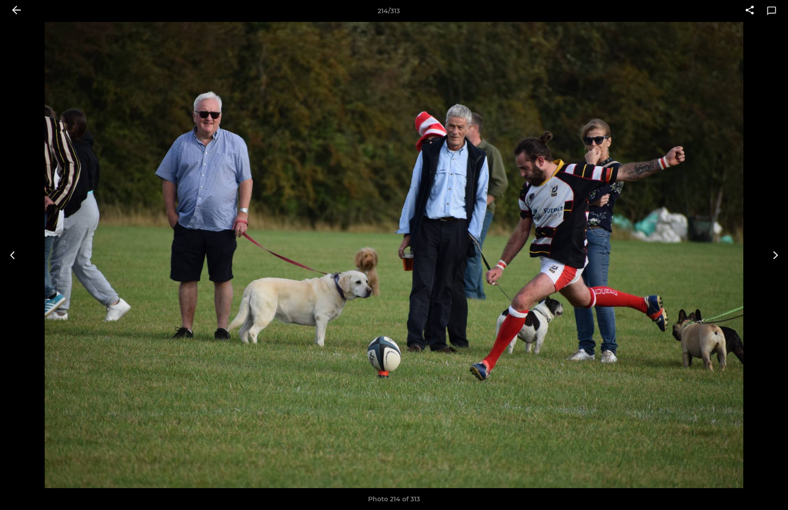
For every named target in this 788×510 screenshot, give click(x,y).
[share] (749, 11)
